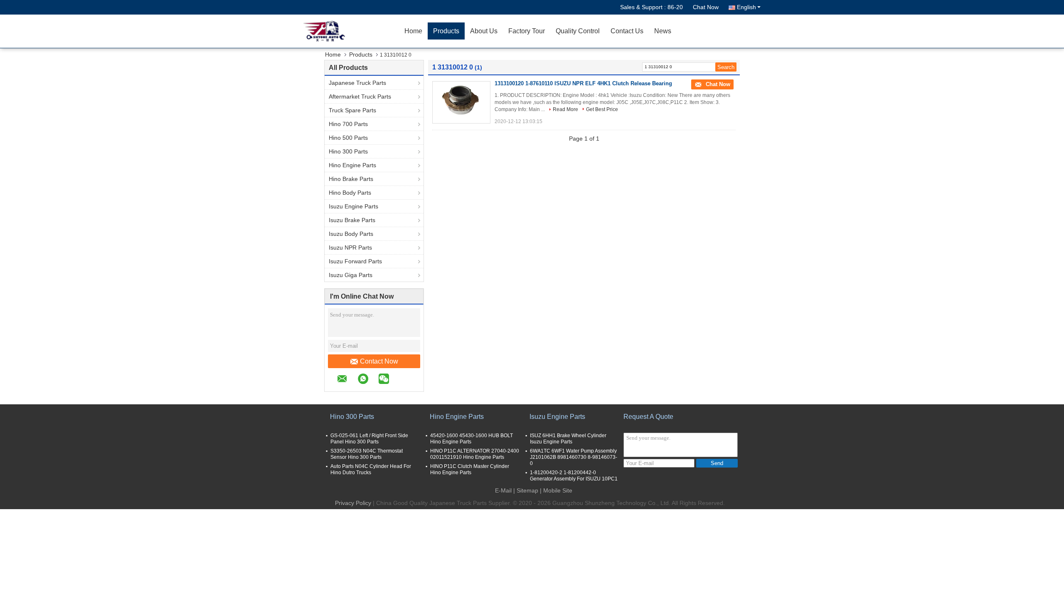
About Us (484, 31)
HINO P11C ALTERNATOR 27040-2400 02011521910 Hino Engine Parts (474, 454)
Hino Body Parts (350, 192)
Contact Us (627, 31)
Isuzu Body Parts (351, 233)
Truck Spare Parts (352, 110)
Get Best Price (602, 109)
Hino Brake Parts (351, 179)
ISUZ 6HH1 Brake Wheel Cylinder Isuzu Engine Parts (568, 439)
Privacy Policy (353, 503)
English (746, 7)
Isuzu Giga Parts (350, 275)
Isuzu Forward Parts (355, 261)
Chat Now (706, 7)
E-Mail (503, 490)
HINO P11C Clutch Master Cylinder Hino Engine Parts (469, 469)
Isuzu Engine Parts (353, 206)
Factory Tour (526, 31)
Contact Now (379, 361)
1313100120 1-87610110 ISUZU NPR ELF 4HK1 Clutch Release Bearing (583, 83)
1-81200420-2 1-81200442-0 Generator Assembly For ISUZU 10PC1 (574, 476)
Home (413, 31)
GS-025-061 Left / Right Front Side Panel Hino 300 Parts (369, 439)
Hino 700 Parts (348, 124)
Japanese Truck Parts (357, 82)
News (662, 31)
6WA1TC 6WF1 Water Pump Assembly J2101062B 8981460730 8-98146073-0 (573, 457)
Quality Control (578, 31)
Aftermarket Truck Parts (360, 96)
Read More (565, 109)
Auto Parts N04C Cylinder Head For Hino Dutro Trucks (370, 469)
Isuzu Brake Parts (352, 220)
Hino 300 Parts (348, 151)
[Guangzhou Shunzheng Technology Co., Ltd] (351, 31)
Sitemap (527, 490)
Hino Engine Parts (352, 165)
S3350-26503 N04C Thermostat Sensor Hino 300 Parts (366, 454)
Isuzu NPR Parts (350, 247)
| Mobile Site (556, 490)
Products (446, 31)
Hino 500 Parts (348, 137)
